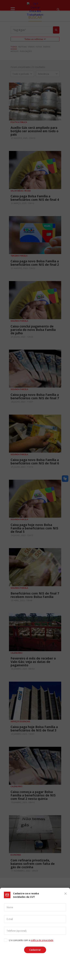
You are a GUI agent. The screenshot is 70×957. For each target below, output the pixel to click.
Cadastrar (35, 949)
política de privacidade (42, 940)
